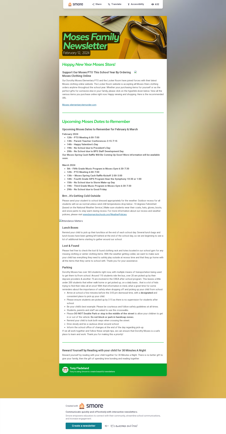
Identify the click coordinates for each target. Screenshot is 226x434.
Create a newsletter (83, 425)
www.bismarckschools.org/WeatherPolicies (105, 214)
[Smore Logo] (76, 4)
